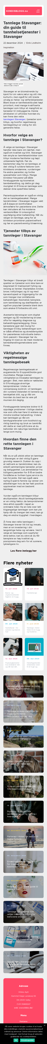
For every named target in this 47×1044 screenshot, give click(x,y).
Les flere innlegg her (23, 550)
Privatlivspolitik (27, 1040)
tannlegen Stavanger (14, 119)
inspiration (8, 47)
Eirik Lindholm (33, 43)
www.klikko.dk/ (26, 1008)
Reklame (23, 1021)
